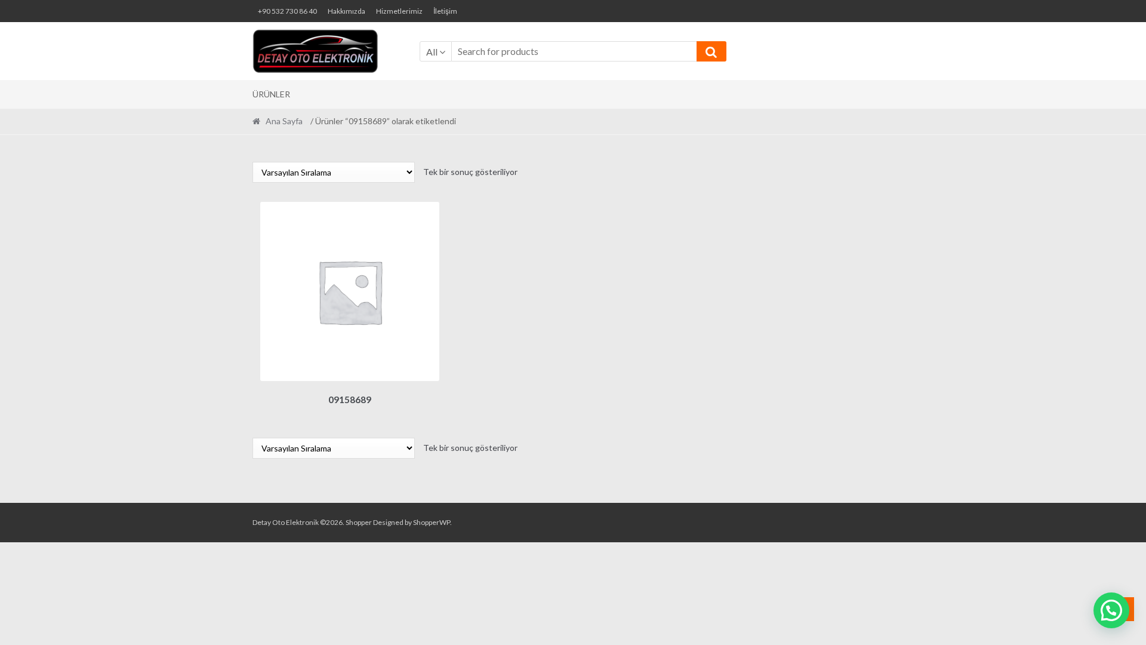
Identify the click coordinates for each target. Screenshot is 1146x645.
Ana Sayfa (284, 121)
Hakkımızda (346, 11)
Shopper (359, 522)
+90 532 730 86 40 (287, 11)
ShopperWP (431, 522)
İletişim (445, 11)
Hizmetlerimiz (399, 11)
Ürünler (271, 94)
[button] (1111, 610)
